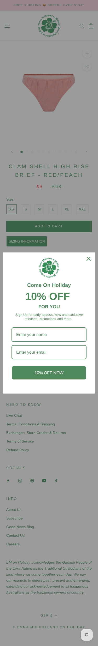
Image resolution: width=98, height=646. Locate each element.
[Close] (88, 258)
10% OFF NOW (49, 373)
